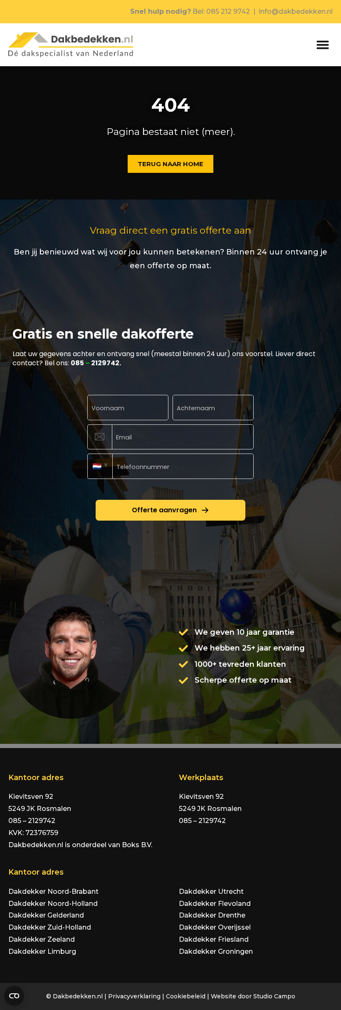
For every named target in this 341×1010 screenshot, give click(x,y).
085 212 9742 (228, 11)
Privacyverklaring (134, 996)
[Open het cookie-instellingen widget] (14, 996)
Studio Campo (274, 996)
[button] (323, 45)
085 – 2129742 (31, 821)
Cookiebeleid (185, 996)
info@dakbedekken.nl (296, 11)
